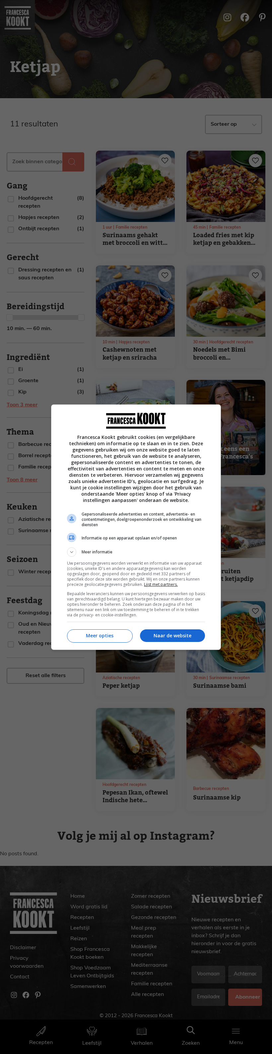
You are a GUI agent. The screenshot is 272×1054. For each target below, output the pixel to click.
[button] (136, 552)
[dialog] (136, 527)
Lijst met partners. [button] (161, 584)
